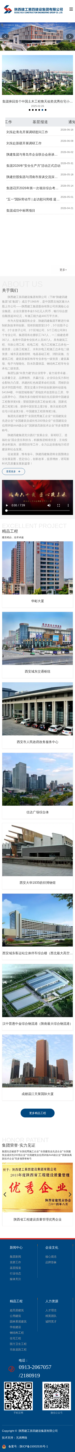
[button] (5, 36)
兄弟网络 (21, 1437)
